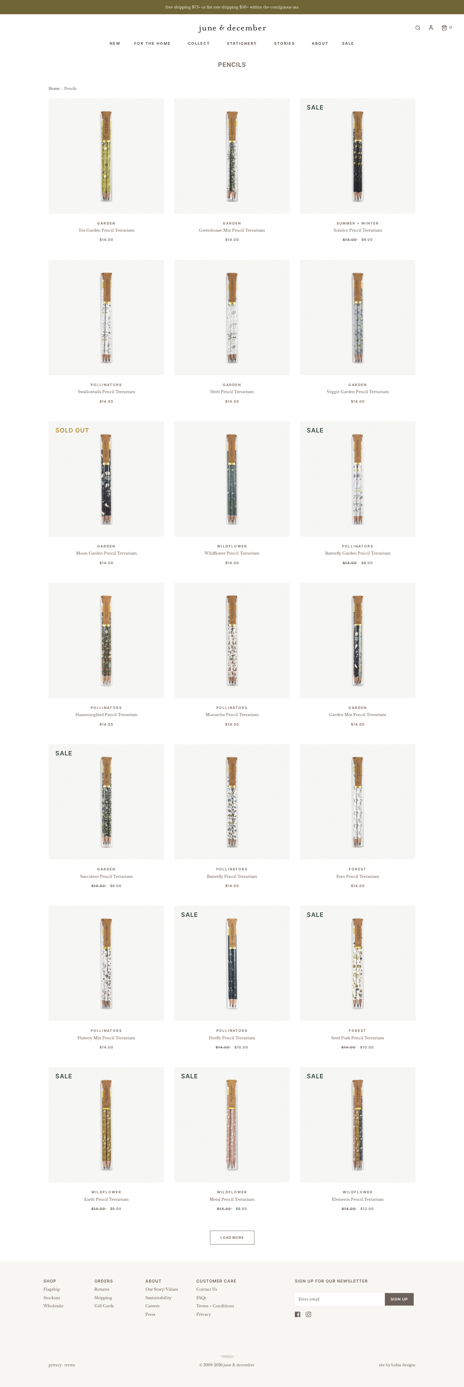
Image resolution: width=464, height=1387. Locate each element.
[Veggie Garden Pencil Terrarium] (357, 317)
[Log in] (431, 27)
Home (54, 88)
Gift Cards (104, 1306)
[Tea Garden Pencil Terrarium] (106, 156)
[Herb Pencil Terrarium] (232, 317)
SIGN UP (399, 1299)
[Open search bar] (418, 27)
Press (150, 1314)
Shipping (103, 1297)
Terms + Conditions (215, 1306)
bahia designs (403, 1365)
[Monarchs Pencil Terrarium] (232, 640)
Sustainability (158, 1297)
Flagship (51, 1289)
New (115, 43)
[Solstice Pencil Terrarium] (357, 156)
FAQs (201, 1297)
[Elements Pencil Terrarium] (357, 1124)
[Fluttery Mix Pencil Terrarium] (106, 963)
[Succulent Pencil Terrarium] (106, 802)
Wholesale (53, 1306)
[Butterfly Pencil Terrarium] (232, 802)
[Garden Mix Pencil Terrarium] (357, 640)
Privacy (203, 1314)
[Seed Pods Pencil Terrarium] (357, 963)
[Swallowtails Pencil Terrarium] (106, 317)
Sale (348, 43)
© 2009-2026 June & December (226, 1365)
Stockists (51, 1297)
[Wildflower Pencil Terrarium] (232, 479)
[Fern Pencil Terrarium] (357, 802)
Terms (70, 1365)
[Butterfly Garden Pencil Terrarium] (357, 479)
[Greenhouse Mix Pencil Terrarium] (232, 156)
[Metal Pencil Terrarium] (232, 1124)
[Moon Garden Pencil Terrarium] (106, 479)
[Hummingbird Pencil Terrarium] (106, 640)
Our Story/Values (161, 1289)
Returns (101, 1289)
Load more (232, 1237)
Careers (152, 1306)
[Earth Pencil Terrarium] (106, 1124)
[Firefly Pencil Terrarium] (232, 963)
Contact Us (206, 1289)
